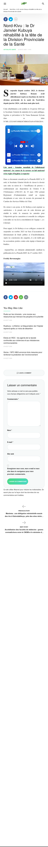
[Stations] (38, 131)
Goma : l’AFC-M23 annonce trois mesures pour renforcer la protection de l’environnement (22, 353)
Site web (10, 454)
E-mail (10, 442)
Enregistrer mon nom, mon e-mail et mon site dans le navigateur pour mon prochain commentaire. (23, 471)
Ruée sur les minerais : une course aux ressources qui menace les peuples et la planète (23, 315)
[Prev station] (27, 146)
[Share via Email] (26, 297)
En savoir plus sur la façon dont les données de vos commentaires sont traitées (23, 492)
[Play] (21, 146)
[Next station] (16, 146)
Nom (9, 430)
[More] (16, 19)
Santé (13, 49)
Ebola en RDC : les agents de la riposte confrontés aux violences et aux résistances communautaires (21, 340)
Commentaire (13, 399)
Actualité (7, 49)
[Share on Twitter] (11, 19)
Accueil (5, 9)
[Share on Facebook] (5, 19)
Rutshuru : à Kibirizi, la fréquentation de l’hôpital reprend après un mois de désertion (23, 327)
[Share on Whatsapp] (21, 297)
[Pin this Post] (16, 297)
